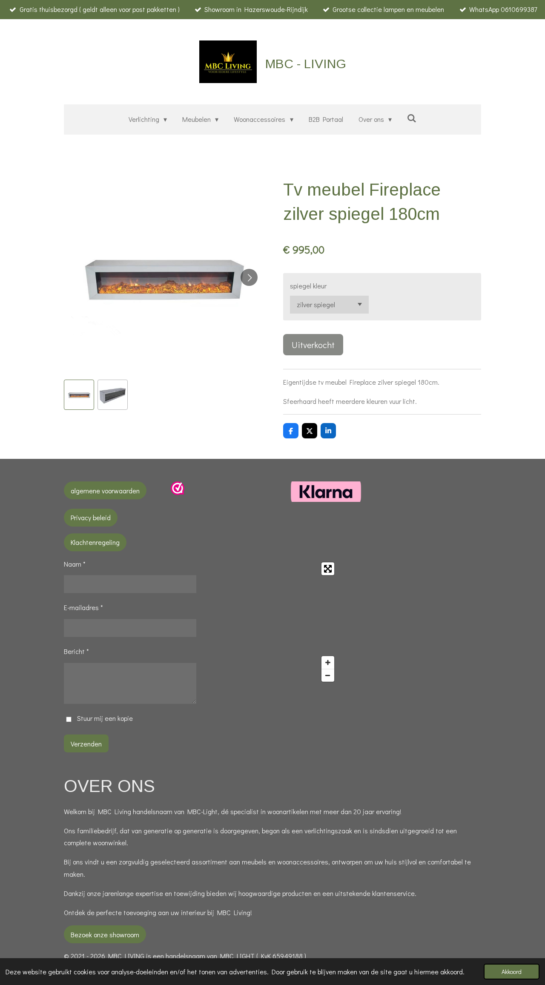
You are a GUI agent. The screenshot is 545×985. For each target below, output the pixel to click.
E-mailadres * (83, 607)
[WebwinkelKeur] (177, 492)
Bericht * (76, 651)
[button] (79, 395)
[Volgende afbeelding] (249, 277)
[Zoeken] (412, 117)
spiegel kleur (308, 285)
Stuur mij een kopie (105, 718)
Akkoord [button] (512, 972)
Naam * (75, 563)
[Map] (273, 622)
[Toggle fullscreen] (327, 568)
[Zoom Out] (327, 675)
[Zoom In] (327, 662)
